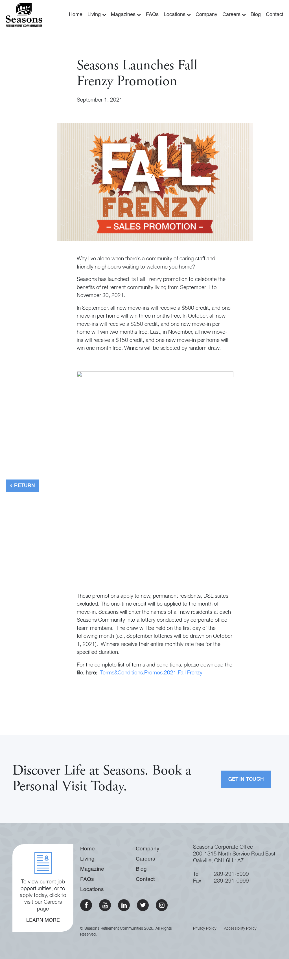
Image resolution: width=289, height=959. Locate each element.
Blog (256, 14)
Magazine (92, 869)
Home (75, 14)
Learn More (43, 920)
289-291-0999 (231, 881)
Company (206, 14)
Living (94, 14)
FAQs (152, 14)
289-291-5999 (231, 874)
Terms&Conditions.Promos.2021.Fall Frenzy (151, 673)
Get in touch (246, 779)
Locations (175, 14)
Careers (232, 14)
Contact (274, 14)
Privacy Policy (204, 929)
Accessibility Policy (240, 929)
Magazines (124, 14)
